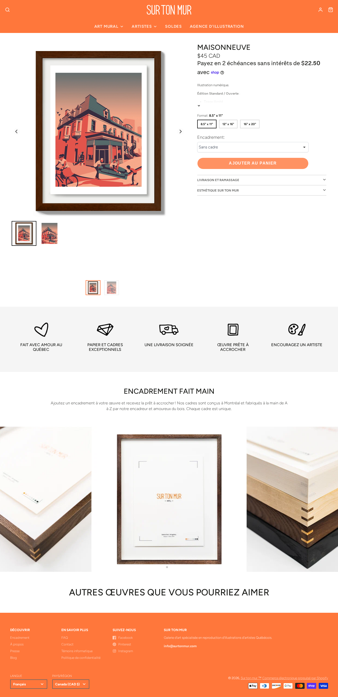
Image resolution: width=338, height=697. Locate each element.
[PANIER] (330, 9)
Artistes (142, 26)
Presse (15, 651)
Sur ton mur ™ (251, 678)
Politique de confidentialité (80, 658)
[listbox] (253, 147)
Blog (13, 658)
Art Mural (106, 26)
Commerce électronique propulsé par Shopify (295, 678)
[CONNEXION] (320, 9)
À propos (17, 644)
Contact (67, 644)
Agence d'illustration (217, 26)
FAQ (64, 638)
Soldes (173, 26)
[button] (167, 567)
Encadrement (19, 638)
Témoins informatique (77, 651)
